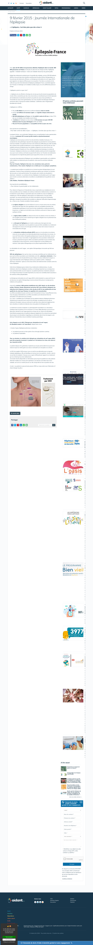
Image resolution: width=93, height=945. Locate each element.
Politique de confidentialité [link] (9, 942)
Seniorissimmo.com (28, 925)
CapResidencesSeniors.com (60, 925)
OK (53, 425)
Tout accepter (9, 937)
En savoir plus (15, 413)
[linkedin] (14, 3)
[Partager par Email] (30, 35)
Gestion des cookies (58, 933)
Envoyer (72, 864)
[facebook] (9, 3)
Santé (18, 8)
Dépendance (36, 8)
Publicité (72, 902)
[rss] (16, 3)
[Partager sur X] (18, 35)
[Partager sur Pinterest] (21, 35)
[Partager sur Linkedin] (24, 35)
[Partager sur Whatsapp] (27, 35)
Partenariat (73, 900)
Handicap (9, 913)
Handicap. (26, 8)
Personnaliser (9, 939)
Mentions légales (54, 900)
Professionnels (66, 8)
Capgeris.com (48, 925)
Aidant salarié (47, 8)
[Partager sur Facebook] (12, 425)
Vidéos (83, 8)
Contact (22, 3)
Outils (56, 8)
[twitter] (11, 3)
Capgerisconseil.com (39, 925)
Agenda (76, 8)
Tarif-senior (27, 927)
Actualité (10, 8)
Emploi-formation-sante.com (74, 925)
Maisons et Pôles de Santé (37, 927)
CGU (51, 898)
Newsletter (29, 3)
